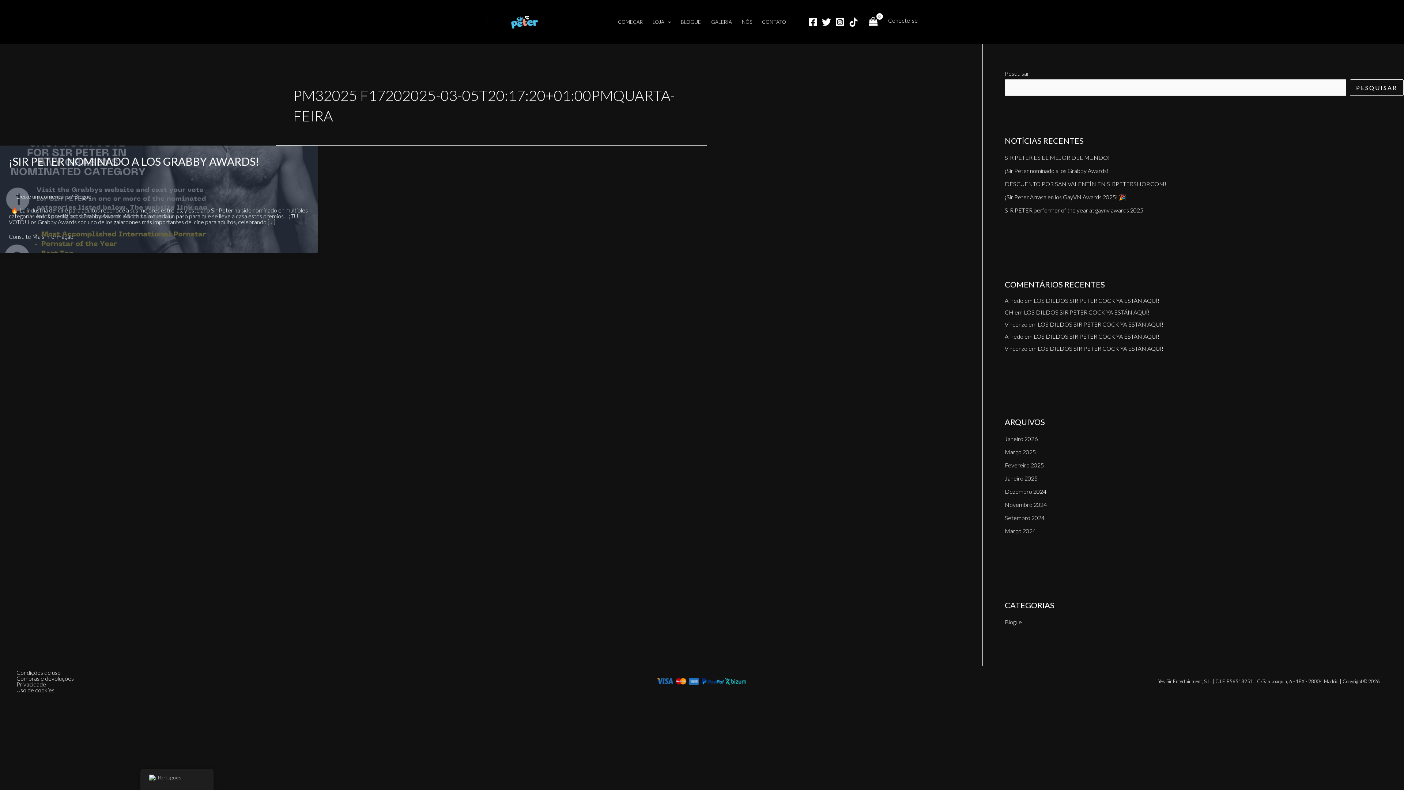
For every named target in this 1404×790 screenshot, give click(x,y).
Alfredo (1014, 300)
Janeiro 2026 (1021, 438)
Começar (630, 22)
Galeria (721, 22)
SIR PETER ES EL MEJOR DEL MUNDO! (1057, 157)
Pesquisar (1017, 73)
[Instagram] (840, 22)
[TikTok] (853, 22)
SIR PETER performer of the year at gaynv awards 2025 (1074, 210)
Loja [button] (658, 22)
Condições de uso (38, 673)
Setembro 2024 (1025, 517)
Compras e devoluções (45, 678)
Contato (774, 22)
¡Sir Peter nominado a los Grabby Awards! (134, 161)
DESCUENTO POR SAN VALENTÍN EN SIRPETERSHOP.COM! (1085, 183)
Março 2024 (1020, 530)
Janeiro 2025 (1021, 478)
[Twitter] (826, 22)
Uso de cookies (35, 690)
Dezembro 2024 (1025, 491)
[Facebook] (813, 22)
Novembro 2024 (1026, 504)
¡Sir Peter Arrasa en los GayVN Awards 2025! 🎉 (1065, 196)
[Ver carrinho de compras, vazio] (873, 22)
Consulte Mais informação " (42, 237)
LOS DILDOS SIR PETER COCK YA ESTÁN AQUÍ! (1096, 300)
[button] (667, 22)
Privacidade (31, 684)
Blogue (691, 22)
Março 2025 (1020, 451)
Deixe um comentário (43, 196)
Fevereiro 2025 (1024, 465)
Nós (747, 22)
